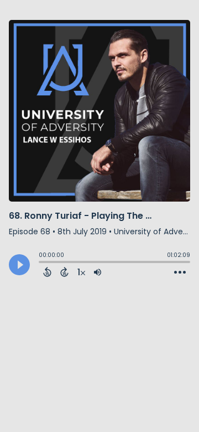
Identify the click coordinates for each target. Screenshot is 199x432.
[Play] (19, 264)
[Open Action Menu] (180, 272)
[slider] (41, 263)
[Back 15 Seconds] (47, 272)
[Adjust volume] (98, 272)
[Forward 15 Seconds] (64, 272)
